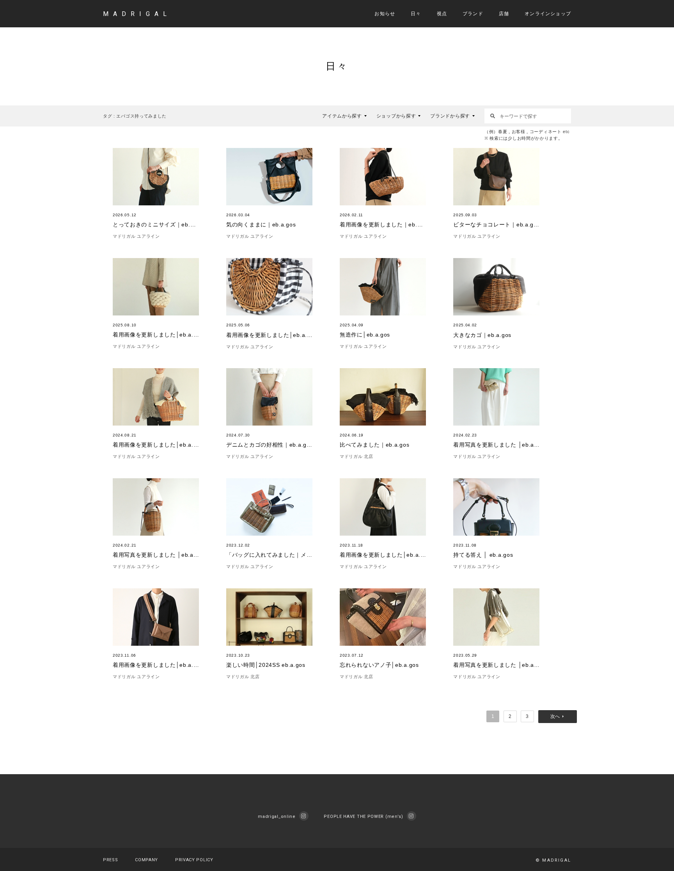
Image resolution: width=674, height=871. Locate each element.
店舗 (504, 13)
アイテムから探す (342, 116)
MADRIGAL (137, 14)
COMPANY (146, 859)
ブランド (473, 13)
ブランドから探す (450, 116)
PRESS (110, 859)
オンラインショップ (548, 13)
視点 (442, 13)
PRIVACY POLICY (194, 859)
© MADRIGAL (553, 860)
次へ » (557, 716)
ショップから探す (396, 116)
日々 (416, 13)
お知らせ (384, 13)
